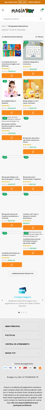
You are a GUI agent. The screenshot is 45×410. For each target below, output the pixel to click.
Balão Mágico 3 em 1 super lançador (31, 102)
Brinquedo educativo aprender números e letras (31, 140)
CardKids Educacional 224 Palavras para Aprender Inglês (31, 241)
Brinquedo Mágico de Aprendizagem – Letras (11, 178)
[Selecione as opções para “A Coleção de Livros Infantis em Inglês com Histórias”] (12, 75)
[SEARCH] (40, 19)
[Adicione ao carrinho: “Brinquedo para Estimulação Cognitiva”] (33, 188)
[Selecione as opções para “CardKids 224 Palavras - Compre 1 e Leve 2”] (12, 264)
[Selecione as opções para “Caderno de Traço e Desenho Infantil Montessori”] (33, 227)
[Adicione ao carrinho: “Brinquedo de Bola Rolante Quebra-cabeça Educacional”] (12, 137)
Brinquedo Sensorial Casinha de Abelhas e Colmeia (10, 216)
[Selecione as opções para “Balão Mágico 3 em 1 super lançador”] (33, 112)
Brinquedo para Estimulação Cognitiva (32, 178)
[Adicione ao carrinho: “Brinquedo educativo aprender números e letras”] (33, 151)
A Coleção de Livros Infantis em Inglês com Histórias (11, 64)
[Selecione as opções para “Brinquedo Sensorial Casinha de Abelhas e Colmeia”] (12, 225)
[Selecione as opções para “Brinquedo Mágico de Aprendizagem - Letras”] (12, 188)
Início (4, 26)
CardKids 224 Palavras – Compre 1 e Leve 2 (11, 254)
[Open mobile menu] (3, 10)
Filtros (40, 37)
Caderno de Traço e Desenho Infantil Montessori (31, 216)
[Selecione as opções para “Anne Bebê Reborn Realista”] (12, 112)
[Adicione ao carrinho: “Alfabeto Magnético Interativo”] (33, 73)
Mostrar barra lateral (13, 37)
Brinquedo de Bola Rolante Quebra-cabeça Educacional (11, 126)
